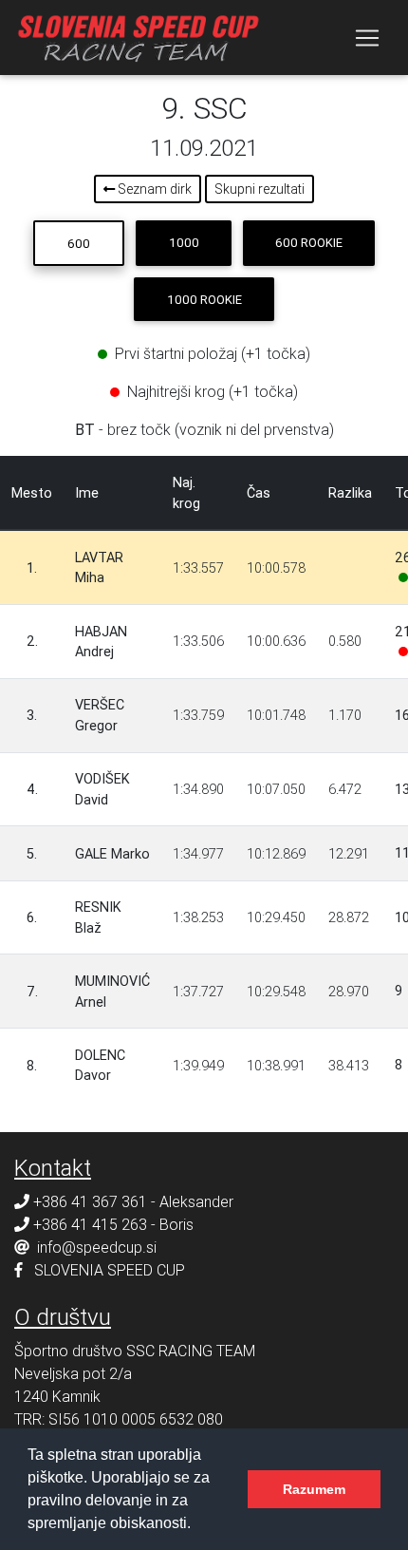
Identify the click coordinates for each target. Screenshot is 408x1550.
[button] (197, 1525)
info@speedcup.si (97, 1247)
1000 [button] (184, 243)
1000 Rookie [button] (204, 300)
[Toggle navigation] (367, 38)
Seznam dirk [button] (153, 189)
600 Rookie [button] (309, 243)
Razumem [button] (314, 1489)
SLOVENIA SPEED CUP (109, 1269)
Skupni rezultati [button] (259, 189)
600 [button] (78, 244)
